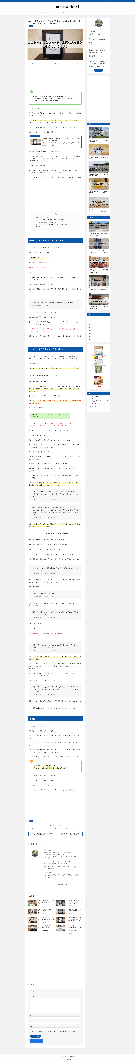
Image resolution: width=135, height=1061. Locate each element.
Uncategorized (94, 318)
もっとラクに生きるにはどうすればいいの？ (49, 220)
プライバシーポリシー (64, 1056)
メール (32, 1020)
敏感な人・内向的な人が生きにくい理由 (48, 217)
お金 (91, 324)
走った (92, 336)
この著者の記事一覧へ (62, 884)
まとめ (38, 226)
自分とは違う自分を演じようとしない (49, 222)
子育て (92, 327)
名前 (31, 1015)
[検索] (109, 1)
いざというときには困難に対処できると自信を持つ (53, 224)
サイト (31, 1026)
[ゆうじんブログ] (67, 6)
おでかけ (92, 321)
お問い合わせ (73, 1056)
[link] (45, 880)
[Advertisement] (55, 77)
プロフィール (98, 70)
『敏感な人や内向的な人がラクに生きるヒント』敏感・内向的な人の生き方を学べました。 (60, 139)
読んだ (31, 821)
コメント (33, 996)
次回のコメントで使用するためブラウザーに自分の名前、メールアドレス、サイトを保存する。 (54, 1031)
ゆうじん (35, 858)
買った (92, 333)
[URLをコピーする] (77, 63)
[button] (33, 63)
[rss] (107, 1)
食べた (92, 339)
